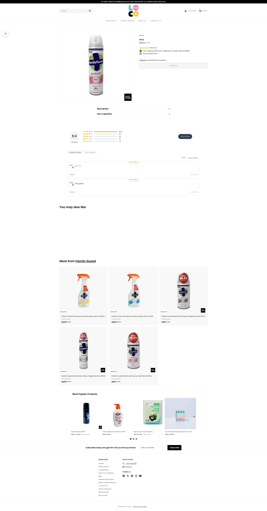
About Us (142, 21)
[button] (173, 48)
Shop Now (110, 21)
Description (102, 108)
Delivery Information (106, 479)
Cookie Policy (104, 470)
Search (101, 463)
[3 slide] (136, 439)
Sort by (184, 157)
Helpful (72, 174)
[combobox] (76, 11)
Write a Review (185, 136)
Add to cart (86, 427)
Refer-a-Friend (127, 21)
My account (103, 495)
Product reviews (75, 152)
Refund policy (104, 492)
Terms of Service (105, 489)
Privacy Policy (104, 466)
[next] (194, 417)
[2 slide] (133, 439)
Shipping (142, 60)
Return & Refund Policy (107, 482)
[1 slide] (131, 439)
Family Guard (86, 261)
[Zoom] (96, 65)
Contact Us (156, 21)
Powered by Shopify (140, 507)
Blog (100, 476)
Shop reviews (90, 152)
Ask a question (104, 114)
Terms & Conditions (106, 473)
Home (141, 35)
